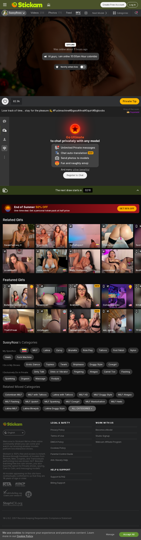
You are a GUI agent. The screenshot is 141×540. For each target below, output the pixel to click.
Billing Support (58, 483)
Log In (132, 4)
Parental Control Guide (62, 454)
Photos (55, 12)
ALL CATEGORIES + (82, 408)
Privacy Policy (58, 430)
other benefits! (81, 169)
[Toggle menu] (5, 4)
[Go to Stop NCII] (13, 504)
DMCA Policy (57, 442)
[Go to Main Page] (27, 4)
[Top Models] (48, 4)
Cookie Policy (25, 536)
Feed (69, 12)
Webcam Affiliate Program (108, 442)
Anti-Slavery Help (59, 460)
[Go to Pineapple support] (28, 494)
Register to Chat (75, 175)
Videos (37, 12)
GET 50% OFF (127, 208)
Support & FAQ (58, 477)
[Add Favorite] (5, 101)
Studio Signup (103, 436)
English (11, 432)
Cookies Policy (58, 448)
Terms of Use (57, 436)
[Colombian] (24, 350)
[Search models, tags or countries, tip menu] (136, 13)
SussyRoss (10, 342)
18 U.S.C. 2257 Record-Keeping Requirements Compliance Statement (37, 518)
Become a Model (104, 430)
